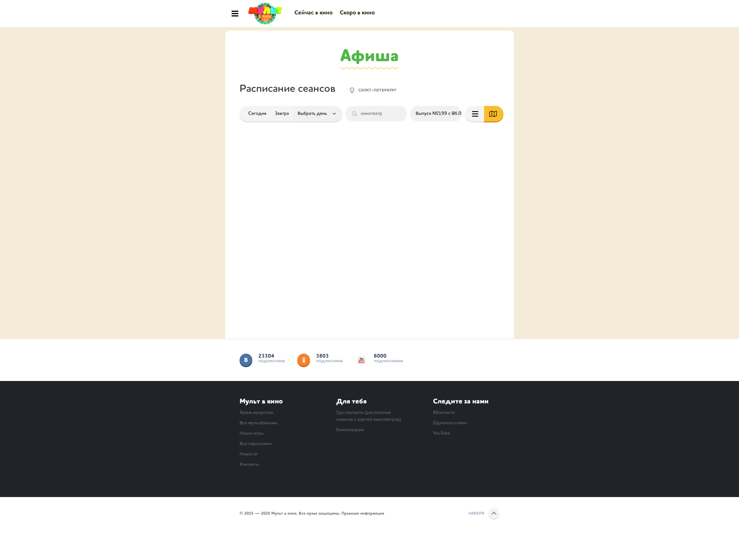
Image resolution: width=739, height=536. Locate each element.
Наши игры (252, 433)
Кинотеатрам (349, 430)
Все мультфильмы (258, 423)
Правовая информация (362, 513)
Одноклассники (303, 360)
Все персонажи (256, 444)
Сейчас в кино (313, 13)
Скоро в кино (357, 13)
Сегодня (257, 113)
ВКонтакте (246, 360)
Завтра (282, 113)
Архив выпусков (256, 412)
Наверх (476, 513)
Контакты (249, 464)
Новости (248, 454)
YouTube (361, 360)
